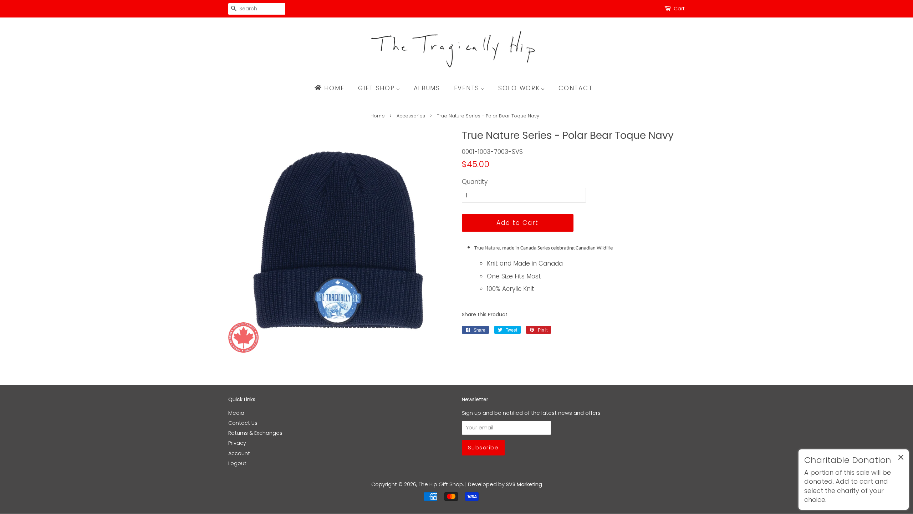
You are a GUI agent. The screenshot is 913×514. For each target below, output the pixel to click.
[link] (854, 479)
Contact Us (242, 423)
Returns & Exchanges (255, 433)
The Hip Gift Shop (441, 484)
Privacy (237, 443)
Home (378, 116)
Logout (237, 463)
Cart (679, 8)
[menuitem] (332, 88)
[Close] (901, 459)
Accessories (411, 116)
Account (239, 453)
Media (236, 413)
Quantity (475, 181)
